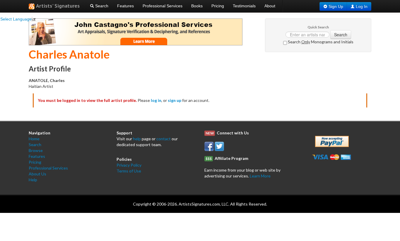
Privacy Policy (129, 165)
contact (163, 138)
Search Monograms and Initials (320, 41)
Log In (361, 6)
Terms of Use (129, 170)
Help (33, 179)
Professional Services (162, 6)
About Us (37, 173)
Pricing (217, 6)
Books (197, 6)
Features (125, 6)
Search (101, 6)
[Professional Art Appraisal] (135, 31)
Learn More (260, 175)
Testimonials (244, 6)
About (269, 6)
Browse (36, 150)
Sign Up (336, 6)
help (137, 138)
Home (34, 138)
